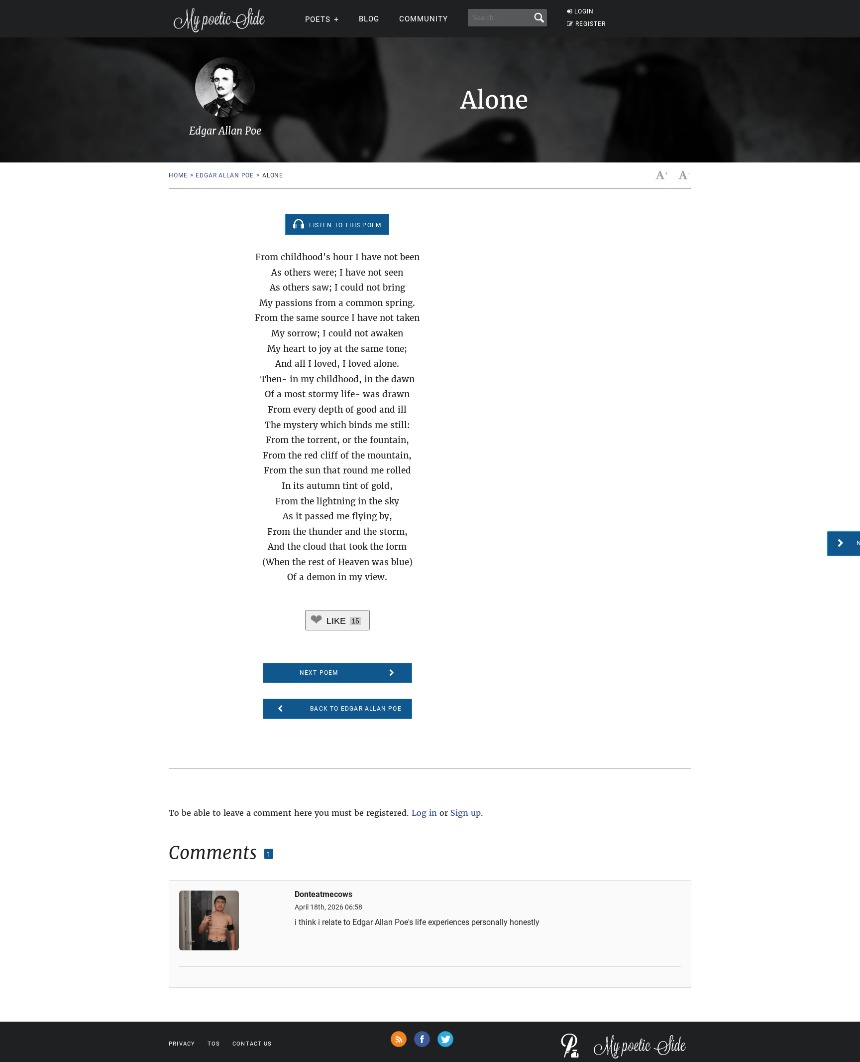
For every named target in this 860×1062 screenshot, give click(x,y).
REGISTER (590, 23)
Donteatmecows (323, 895)
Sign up (465, 813)
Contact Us (252, 1044)
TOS (214, 1044)
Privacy (182, 1044)
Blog (369, 18)
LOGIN (584, 11)
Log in (424, 813)
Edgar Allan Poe (225, 175)
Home (178, 175)
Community (423, 18)
